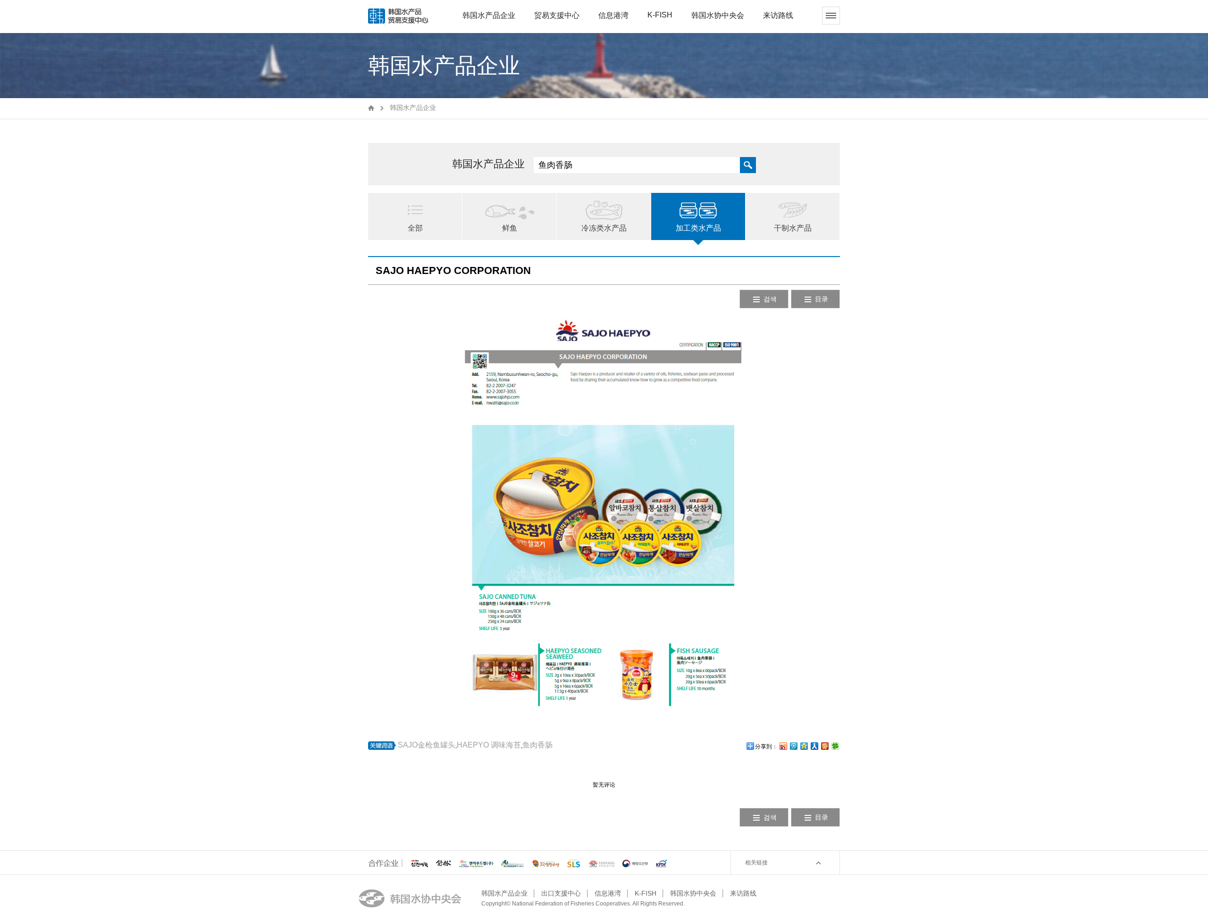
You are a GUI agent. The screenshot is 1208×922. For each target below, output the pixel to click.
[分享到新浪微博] (783, 746)
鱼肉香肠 (537, 745)
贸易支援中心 (556, 15)
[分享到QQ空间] (803, 746)
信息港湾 (613, 15)
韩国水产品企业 (488, 15)
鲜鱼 (509, 228)
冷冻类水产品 (604, 228)
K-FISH (659, 15)
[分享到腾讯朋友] (835, 746)
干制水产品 (793, 228)
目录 (821, 299)
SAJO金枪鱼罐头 (426, 745)
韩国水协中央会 (717, 15)
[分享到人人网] (814, 746)
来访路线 (778, 15)
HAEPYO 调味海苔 (489, 745)
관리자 (692, 904)
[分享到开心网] (824, 746)
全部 (415, 228)
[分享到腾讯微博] (793, 746)
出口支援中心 (561, 893)
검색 (770, 299)
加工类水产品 (698, 228)
